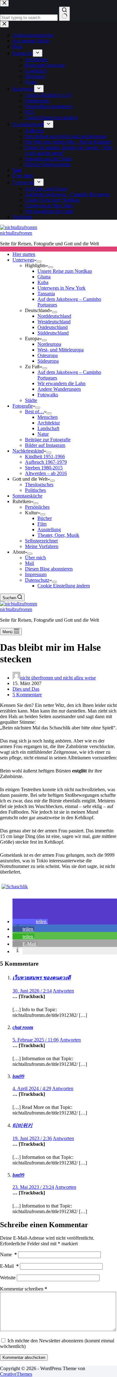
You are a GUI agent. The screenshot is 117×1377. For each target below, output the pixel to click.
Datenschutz (37, 580)
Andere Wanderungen (59, 389)
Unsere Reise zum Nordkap (64, 271)
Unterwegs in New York (61, 288)
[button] (30, 921)
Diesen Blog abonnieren (49, 568)
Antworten (63, 990)
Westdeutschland (54, 321)
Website (8, 1277)
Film (41, 524)
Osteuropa (47, 355)
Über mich (35, 557)
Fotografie (22, 406)
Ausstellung (49, 529)
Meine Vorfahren (41, 546)
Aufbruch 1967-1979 (46, 462)
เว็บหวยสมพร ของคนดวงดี (41, 977)
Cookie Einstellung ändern (63, 585)
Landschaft (48, 428)
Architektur (48, 422)
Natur (43, 434)
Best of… (34, 411)
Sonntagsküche (27, 495)
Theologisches (39, 484)
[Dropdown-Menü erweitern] (39, 261)
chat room (22, 1027)
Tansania (46, 293)
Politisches (35, 490)
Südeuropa (48, 361)
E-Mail (9, 1266)
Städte (31, 400)
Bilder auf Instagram (45, 445)
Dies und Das (25, 689)
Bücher (44, 518)
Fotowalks (47, 394)
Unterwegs (23, 259)
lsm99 (18, 1076)
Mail (29, 563)
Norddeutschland (54, 316)
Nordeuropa (49, 344)
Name (8, 1254)
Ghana (44, 276)
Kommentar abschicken (23, 1357)
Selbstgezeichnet (41, 540)
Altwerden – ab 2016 (46, 473)
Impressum (35, 574)
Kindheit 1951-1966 (45, 456)
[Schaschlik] (14, 886)
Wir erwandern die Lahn (61, 383)
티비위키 (22, 1125)
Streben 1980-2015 (44, 467)
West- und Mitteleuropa (60, 349)
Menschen (47, 417)
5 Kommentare (27, 694)
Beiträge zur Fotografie (48, 439)
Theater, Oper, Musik (58, 535)
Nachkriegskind (28, 450)
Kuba (42, 282)
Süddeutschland (53, 333)
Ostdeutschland (52, 327)
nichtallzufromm (16, 233)
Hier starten (23, 254)
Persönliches (37, 507)
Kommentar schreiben (23, 1288)
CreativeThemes (16, 1374)
